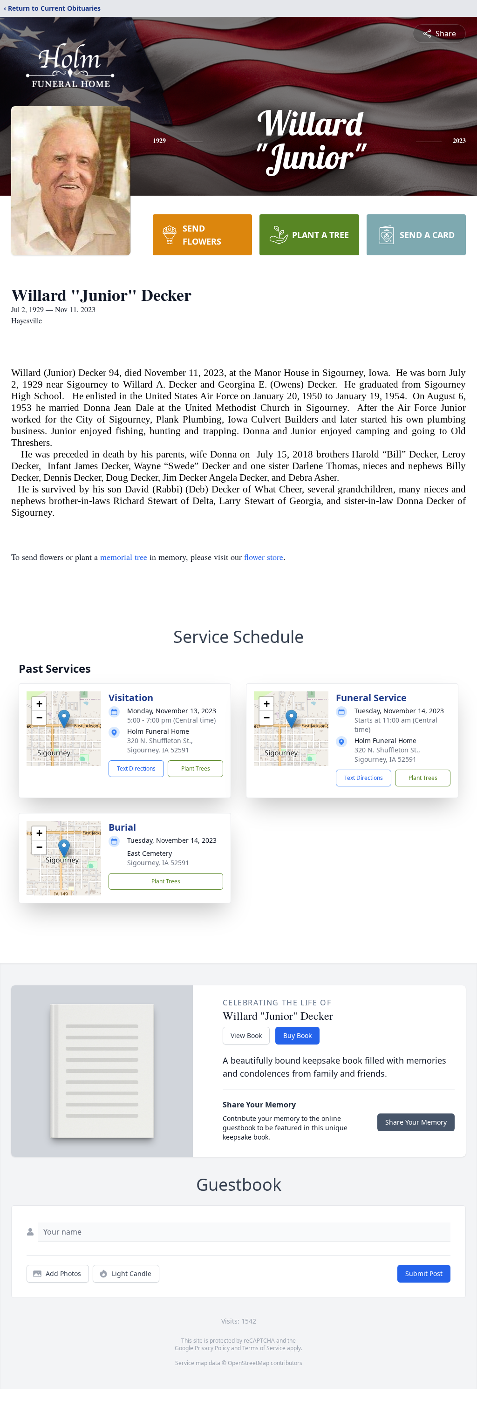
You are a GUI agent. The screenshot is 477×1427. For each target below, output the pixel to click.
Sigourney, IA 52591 (158, 862)
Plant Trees (195, 768)
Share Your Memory (416, 1122)
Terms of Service (264, 1348)
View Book (246, 1035)
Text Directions (136, 768)
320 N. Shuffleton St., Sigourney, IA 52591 (160, 745)
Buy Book (297, 1035)
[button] (64, 719)
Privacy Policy (212, 1348)
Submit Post (424, 1273)
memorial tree (123, 556)
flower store (263, 556)
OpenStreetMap (248, 1363)
